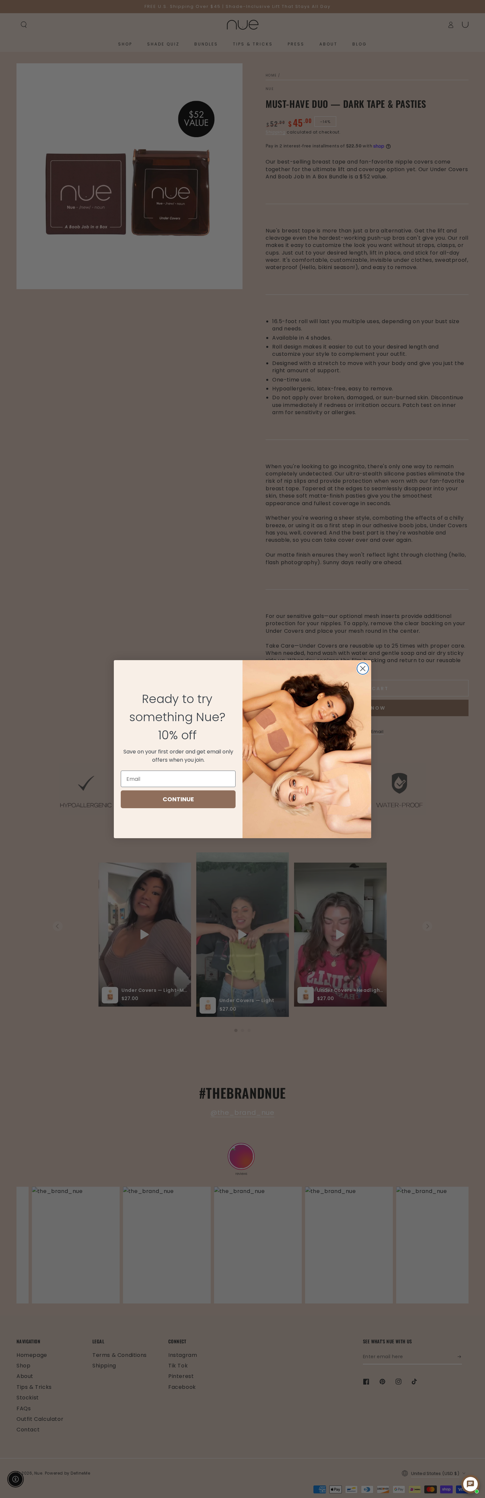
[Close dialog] (363, 668)
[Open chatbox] (470, 1484)
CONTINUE (178, 799)
